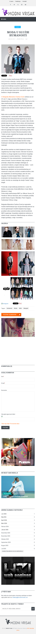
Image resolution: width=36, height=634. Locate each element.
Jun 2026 (3, 514)
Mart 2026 (4, 523)
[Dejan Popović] (18, 227)
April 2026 (4, 520)
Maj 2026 (3, 517)
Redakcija (17, 1)
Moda (15, 308)
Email (3, 383)
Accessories (7, 493)
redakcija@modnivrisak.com (20, 597)
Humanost (9, 308)
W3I (28, 628)
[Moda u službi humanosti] (18, 278)
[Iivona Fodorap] (18, 239)
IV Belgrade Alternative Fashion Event (12, 97)
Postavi (5, 427)
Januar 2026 (4, 529)
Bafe (20, 308)
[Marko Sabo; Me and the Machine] (18, 252)
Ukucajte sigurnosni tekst (8, 414)
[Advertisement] (18, 350)
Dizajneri (17, 27)
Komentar (4, 390)
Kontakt (25, 1)
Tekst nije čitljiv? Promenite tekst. (10, 423)
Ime (2, 376)
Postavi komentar (9, 314)
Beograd (26, 308)
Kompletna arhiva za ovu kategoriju (12, 551)
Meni (4, 19)
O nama (11, 1)
